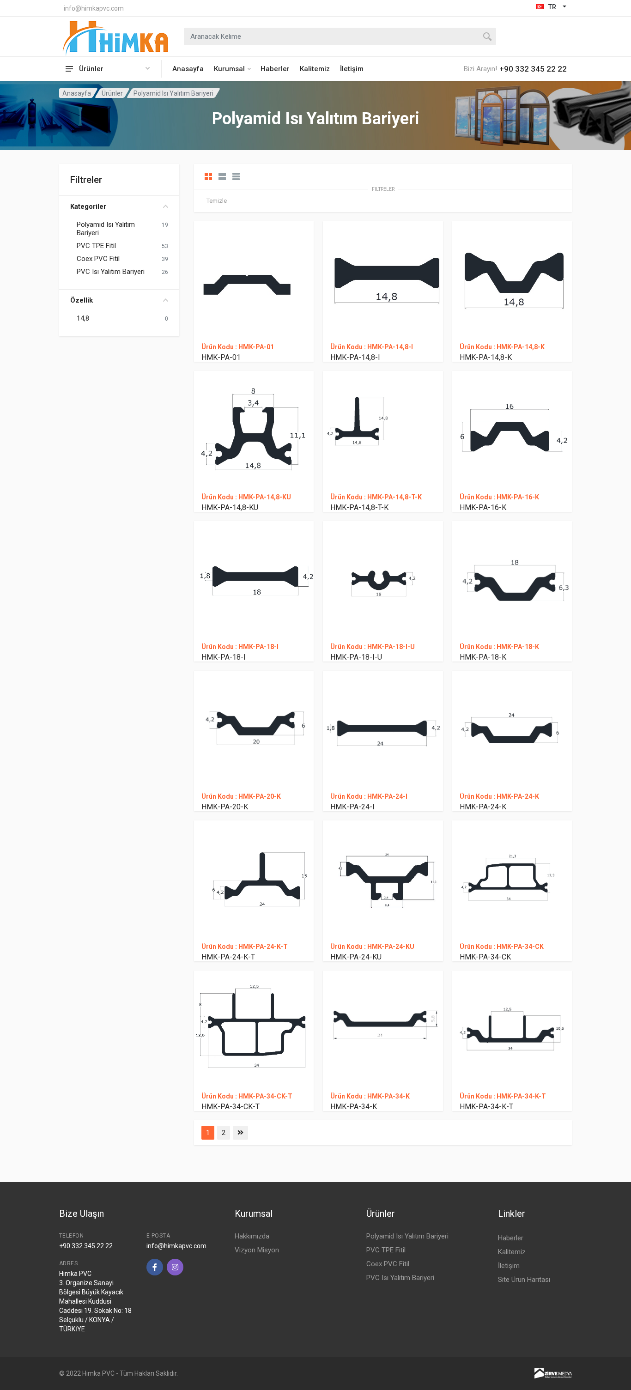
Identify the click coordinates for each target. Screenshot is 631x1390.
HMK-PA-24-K (483, 806)
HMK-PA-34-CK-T (230, 1106)
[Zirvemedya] (553, 1373)
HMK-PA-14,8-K (486, 357)
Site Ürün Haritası (524, 1279)
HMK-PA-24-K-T (228, 957)
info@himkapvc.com (94, 8)
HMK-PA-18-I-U (356, 657)
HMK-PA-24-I (352, 806)
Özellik (81, 300)
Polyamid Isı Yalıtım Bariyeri (106, 228)
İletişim (352, 69)
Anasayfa (188, 69)
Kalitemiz (315, 69)
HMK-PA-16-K (483, 507)
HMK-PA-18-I (223, 657)
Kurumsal (229, 69)
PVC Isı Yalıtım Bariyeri (111, 271)
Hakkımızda (252, 1236)
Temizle (216, 200)
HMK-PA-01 (221, 357)
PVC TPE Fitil (96, 246)
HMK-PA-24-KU (356, 957)
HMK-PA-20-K (224, 806)
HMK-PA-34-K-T (486, 1106)
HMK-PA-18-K (483, 657)
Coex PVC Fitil (98, 259)
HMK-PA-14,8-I (355, 357)
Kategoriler (88, 206)
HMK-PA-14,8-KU (229, 507)
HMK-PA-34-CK (485, 957)
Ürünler (112, 93)
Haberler (275, 69)
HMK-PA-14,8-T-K (359, 507)
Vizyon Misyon (257, 1250)
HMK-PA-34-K (353, 1106)
